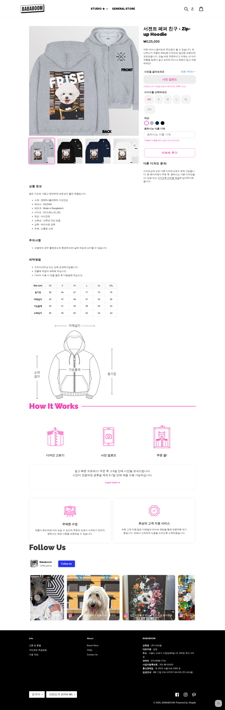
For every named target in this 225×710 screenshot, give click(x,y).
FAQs (89, 650)
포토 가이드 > (188, 71)
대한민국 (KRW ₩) (61, 694)
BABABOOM (168, 702)
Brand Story (92, 645)
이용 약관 (33, 654)
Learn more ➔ (112, 482)
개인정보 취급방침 (38, 650)
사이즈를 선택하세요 (155, 92)
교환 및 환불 (35, 645)
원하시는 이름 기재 (154, 128)
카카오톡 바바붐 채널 (168, 178)
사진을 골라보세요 (154, 71)
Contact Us (92, 654)
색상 (146, 118)
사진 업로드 (169, 79)
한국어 (36, 694)
